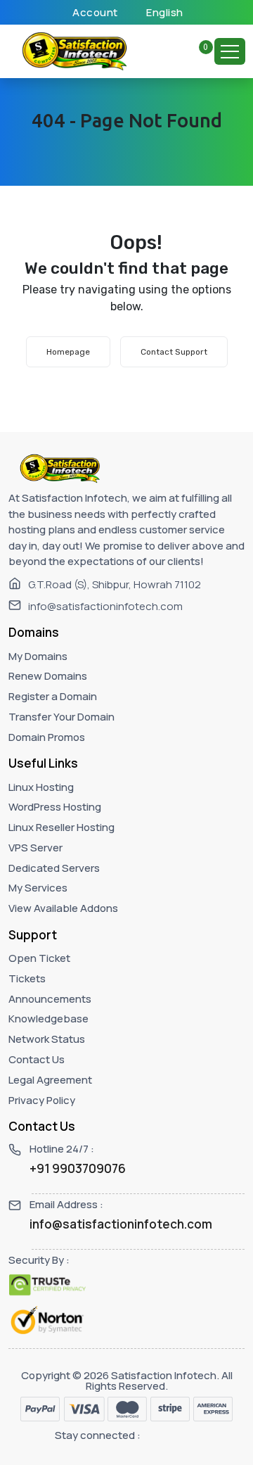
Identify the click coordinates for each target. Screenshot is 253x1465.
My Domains (37, 656)
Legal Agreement (50, 1079)
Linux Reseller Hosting (61, 827)
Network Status (46, 1039)
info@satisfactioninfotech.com (105, 606)
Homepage (68, 352)
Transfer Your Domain (61, 716)
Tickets (27, 978)
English (163, 12)
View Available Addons (63, 908)
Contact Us (36, 1059)
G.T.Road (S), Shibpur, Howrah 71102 (114, 584)
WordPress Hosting (54, 806)
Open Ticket (39, 958)
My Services (37, 887)
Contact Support (174, 352)
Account (94, 12)
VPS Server (35, 847)
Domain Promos (46, 737)
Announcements (49, 998)
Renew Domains (47, 675)
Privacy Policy (41, 1100)
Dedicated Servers (54, 868)
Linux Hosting (41, 787)
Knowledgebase (48, 1018)
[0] (197, 51)
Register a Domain (52, 696)
